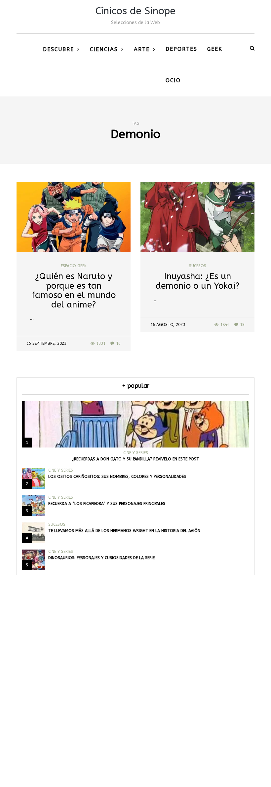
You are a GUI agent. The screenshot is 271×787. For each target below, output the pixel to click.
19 (242, 324)
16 (118, 343)
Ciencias (104, 49)
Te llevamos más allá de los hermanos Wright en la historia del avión (124, 530)
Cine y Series (135, 453)
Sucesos (197, 266)
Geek (214, 49)
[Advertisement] (135, 703)
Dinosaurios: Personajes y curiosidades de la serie (101, 557)
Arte (142, 49)
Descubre (58, 49)
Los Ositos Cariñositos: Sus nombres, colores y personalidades (117, 476)
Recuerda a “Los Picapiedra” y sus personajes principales (106, 503)
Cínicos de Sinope (135, 11)
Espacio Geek (74, 266)
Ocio (173, 80)
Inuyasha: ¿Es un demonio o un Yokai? (197, 281)
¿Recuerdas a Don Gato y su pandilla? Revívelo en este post (135, 459)
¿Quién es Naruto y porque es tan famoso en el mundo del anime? (74, 290)
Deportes (181, 49)
